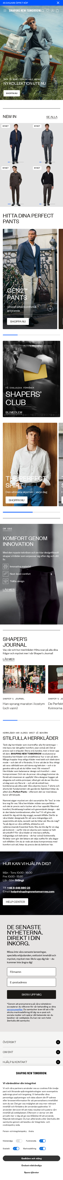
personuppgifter (15, 1009)
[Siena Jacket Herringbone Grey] (47, 144)
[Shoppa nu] (30, 464)
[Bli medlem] (31, 379)
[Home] (25, 10)
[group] (24, 687)
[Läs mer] (31, 574)
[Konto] (52, 10)
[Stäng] (58, 3)
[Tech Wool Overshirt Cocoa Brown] (15, 186)
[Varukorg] (57, 10)
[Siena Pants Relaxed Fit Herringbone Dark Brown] (47, 186)
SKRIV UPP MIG (31, 994)
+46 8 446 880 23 (18, 887)
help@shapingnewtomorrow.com (32, 891)
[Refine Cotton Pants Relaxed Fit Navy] (15, 144)
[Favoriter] (47, 10)
